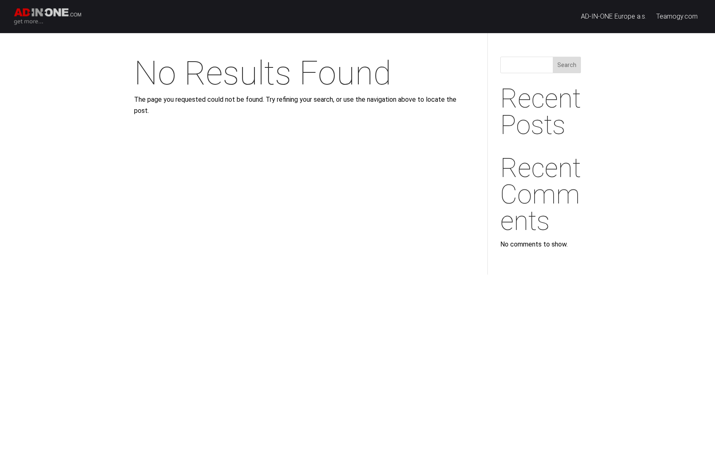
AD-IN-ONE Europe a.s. (613, 17)
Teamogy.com (677, 17)
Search (566, 65)
